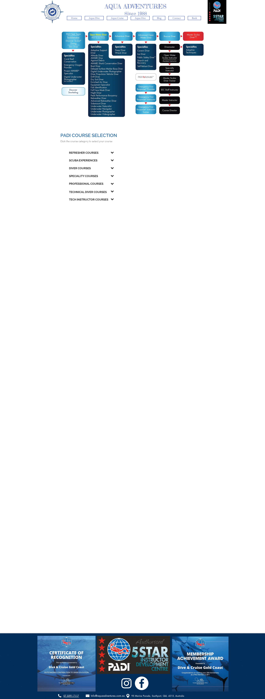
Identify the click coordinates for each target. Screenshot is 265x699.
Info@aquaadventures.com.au (108, 695)
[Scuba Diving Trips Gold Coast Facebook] (141, 683)
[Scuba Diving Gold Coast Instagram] (126, 683)
